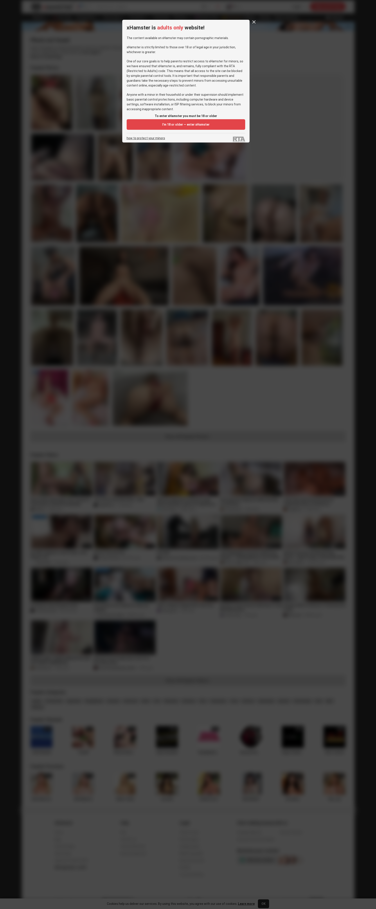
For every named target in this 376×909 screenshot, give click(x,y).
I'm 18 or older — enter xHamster (186, 124)
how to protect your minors (146, 138)
